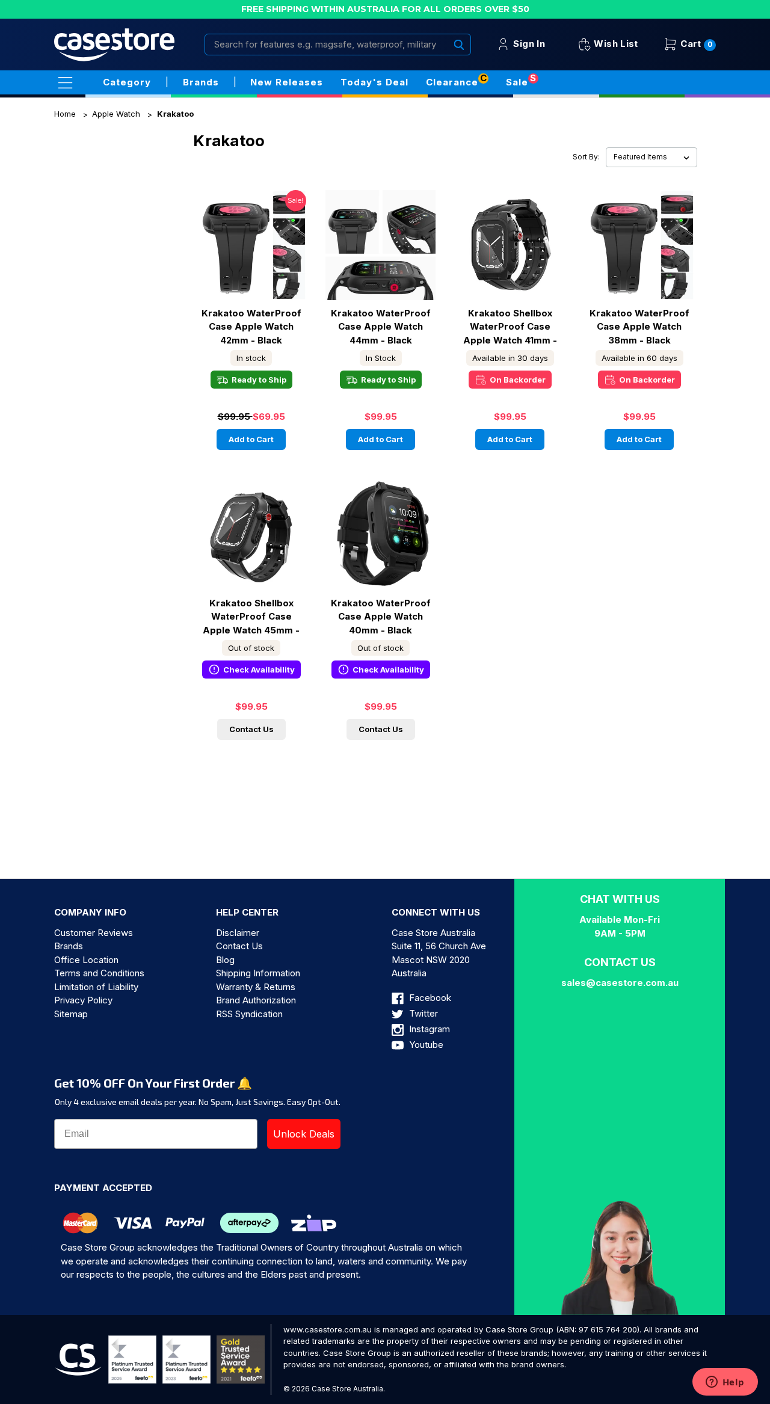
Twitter (422, 1013)
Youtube (425, 1044)
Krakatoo (175, 114)
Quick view (251, 234)
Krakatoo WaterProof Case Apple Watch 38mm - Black (639, 326)
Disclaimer (237, 932)
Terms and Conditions (99, 973)
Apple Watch (116, 114)
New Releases (286, 82)
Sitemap (71, 1014)
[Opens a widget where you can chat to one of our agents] (725, 1383)
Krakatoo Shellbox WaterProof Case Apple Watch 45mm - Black (251, 616)
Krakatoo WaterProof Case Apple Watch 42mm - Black (251, 326)
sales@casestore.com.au (620, 982)
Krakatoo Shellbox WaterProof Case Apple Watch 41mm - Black (510, 326)
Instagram (428, 1029)
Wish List (614, 43)
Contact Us (251, 729)
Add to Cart (251, 439)
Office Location (86, 959)
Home (65, 114)
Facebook (429, 997)
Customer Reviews (93, 932)
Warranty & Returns (255, 987)
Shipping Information (258, 973)
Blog (225, 959)
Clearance (452, 82)
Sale (517, 82)
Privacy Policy (83, 1000)
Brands (68, 946)
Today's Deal (374, 82)
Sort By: (586, 157)
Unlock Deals (303, 1134)
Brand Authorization (256, 1000)
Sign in (528, 43)
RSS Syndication (249, 1014)
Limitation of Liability (96, 987)
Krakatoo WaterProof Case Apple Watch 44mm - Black (381, 326)
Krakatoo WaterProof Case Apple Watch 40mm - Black (381, 616)
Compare (247, 255)
